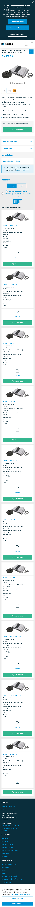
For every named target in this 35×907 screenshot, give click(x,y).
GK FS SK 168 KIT (9, 402)
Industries (4, 838)
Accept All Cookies (17, 903)
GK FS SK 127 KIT (9, 284)
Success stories (7, 847)
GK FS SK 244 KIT (9, 519)
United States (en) (10, 12)
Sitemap (4, 856)
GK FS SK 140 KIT (9, 343)
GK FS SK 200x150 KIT (10, 637)
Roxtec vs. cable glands (9, 850)
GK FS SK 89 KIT (8, 226)
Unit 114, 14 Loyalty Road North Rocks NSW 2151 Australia (10, 828)
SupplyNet (5, 853)
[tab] (17, 142)
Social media (6, 882)
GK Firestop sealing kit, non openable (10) (18, 195)
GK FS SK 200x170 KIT (10, 695)
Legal (3, 873)
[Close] (33, 2)
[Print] (31, 51)
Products (4, 50)
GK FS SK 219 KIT (9, 460)
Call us (3, 809)
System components (16, 50)
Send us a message (8, 806)
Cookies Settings (17, 898)
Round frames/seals (7, 52)
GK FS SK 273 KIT (9, 578)
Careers (4, 870)
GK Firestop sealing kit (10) (18, 191)
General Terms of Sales (9, 876)
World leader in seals (9, 864)
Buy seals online (7, 844)
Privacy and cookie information (21, 894)
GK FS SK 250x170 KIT (10, 754)
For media (5, 867)
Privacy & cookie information (11, 879)
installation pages (21, 170)
